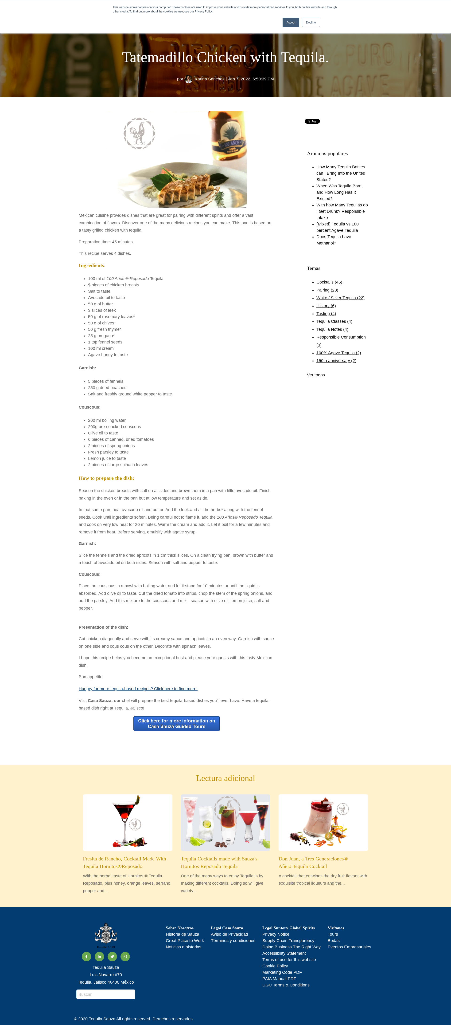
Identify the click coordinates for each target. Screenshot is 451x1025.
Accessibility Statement (284, 953)
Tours (333, 934)
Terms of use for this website (289, 959)
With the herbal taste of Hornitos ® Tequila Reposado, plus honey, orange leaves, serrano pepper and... (126, 874)
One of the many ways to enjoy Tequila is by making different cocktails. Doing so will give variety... (222, 874)
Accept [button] (291, 22)
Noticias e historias (183, 947)
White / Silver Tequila (340, 298)
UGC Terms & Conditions (286, 985)
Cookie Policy (275, 966)
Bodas (334, 940)
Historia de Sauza (182, 934)
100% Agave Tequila (338, 353)
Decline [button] (311, 22)
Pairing (327, 290)
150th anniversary (336, 360)
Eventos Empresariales (349, 947)
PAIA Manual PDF (279, 978)
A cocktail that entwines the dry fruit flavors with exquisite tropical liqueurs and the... (323, 871)
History (326, 306)
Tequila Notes (332, 329)
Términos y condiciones (233, 940)
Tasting (326, 313)
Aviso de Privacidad (229, 934)
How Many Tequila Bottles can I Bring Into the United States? (340, 173)
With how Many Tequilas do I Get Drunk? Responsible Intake (342, 211)
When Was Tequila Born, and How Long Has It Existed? (339, 192)
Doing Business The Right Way (291, 947)
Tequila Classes (334, 321)
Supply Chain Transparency (288, 940)
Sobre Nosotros (180, 928)
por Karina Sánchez (201, 79)
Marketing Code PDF (282, 972)
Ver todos (316, 375)
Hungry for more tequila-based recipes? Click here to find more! (138, 688)
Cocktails (329, 282)
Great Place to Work (185, 940)
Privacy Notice (275, 934)
